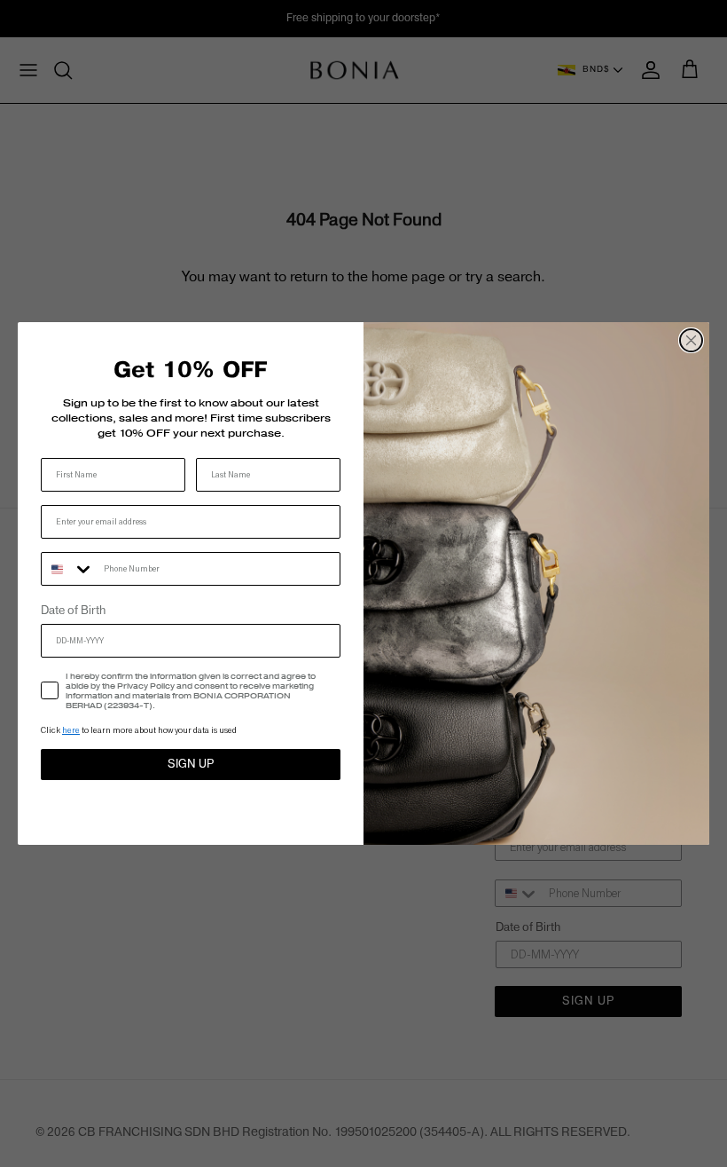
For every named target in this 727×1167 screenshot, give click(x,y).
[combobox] (68, 569)
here (71, 730)
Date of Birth (73, 610)
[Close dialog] (691, 340)
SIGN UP (191, 764)
